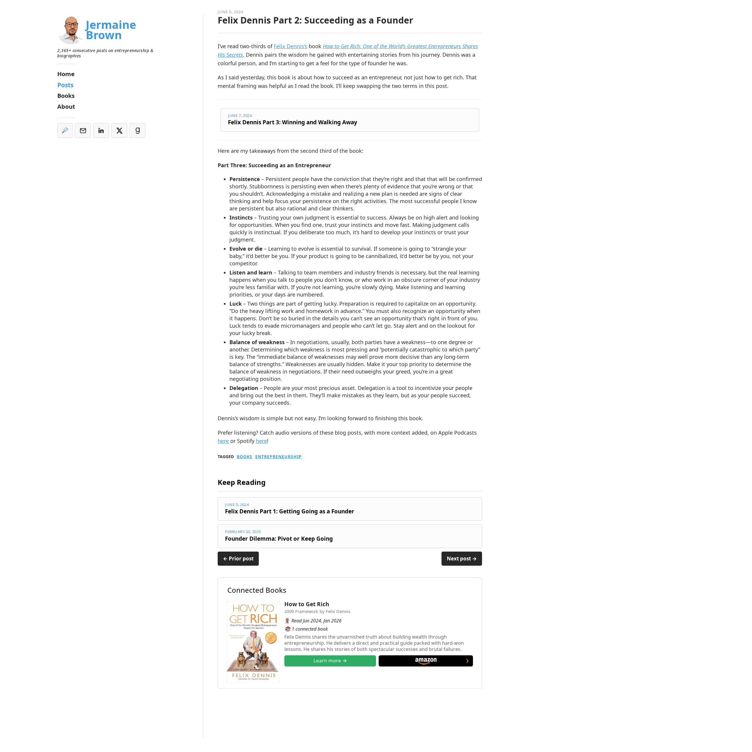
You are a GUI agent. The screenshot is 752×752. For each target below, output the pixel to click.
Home (66, 74)
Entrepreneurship (278, 456)
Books (244, 456)
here (223, 440)
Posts (65, 85)
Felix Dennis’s (290, 46)
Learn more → (330, 660)
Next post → (462, 558)
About (66, 106)
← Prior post (238, 558)
